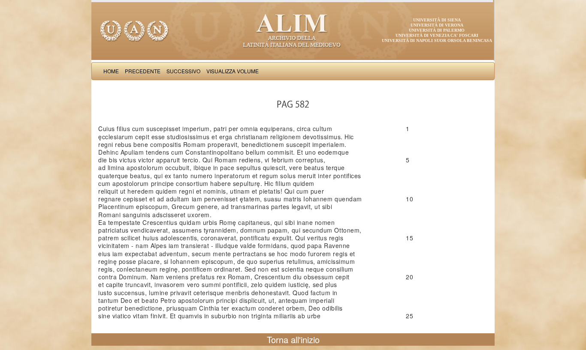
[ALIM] (293, 30)
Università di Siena (437, 20)
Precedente (142, 71)
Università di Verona (437, 25)
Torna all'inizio (293, 339)
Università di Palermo (437, 30)
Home (111, 71)
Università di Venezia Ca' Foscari (437, 35)
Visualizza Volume (232, 71)
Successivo (183, 71)
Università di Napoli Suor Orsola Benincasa (437, 40)
